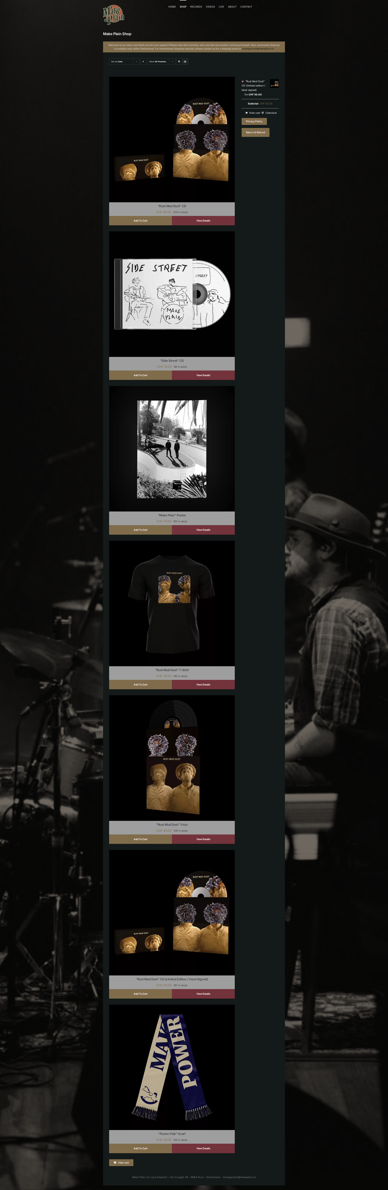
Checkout (271, 112)
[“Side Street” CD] (172, 233)
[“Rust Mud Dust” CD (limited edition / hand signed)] (172, 851)
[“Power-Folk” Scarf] (172, 1006)
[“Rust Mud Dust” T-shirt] (172, 542)
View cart (254, 112)
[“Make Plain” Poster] (172, 387)
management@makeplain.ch (258, 48)
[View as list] (185, 62)
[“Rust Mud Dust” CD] (172, 78)
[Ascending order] (143, 61)
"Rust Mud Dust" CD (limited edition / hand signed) (253, 85)
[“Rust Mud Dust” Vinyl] (172, 697)
